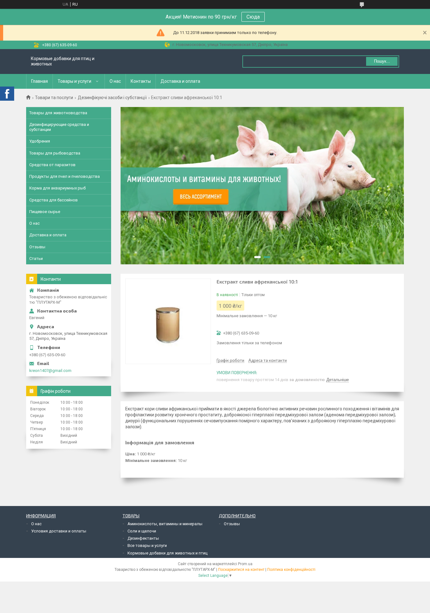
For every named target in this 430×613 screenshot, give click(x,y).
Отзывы (37, 247)
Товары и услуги (74, 81)
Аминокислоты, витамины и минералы (164, 523)
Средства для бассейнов (53, 200)
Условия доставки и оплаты (58, 531)
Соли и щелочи (141, 531)
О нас (115, 81)
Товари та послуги (54, 97)
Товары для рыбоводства (54, 153)
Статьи (36, 258)
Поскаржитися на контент (241, 569)
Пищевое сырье (44, 211)
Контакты (141, 81)
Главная (39, 81)
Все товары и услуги (147, 545)
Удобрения (39, 141)
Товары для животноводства (58, 112)
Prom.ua (245, 564)
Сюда (253, 17)
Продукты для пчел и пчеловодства (64, 176)
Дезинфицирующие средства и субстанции (59, 127)
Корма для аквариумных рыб (57, 188)
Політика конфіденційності (291, 569)
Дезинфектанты (143, 538)
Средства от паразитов (52, 164)
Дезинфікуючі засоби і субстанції (112, 97)
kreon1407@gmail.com (50, 370)
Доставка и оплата (180, 81)
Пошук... (382, 61)
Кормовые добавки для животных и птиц (167, 553)
